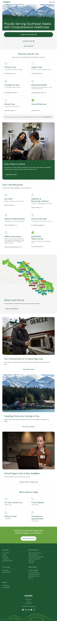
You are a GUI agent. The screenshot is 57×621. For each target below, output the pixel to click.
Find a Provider (5, 553)
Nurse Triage (5, 556)
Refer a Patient (5, 570)
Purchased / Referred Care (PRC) (36, 556)
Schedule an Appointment (34, 558)
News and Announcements (34, 574)
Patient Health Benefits (34, 555)
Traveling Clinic (5, 558)
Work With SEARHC (6, 572)
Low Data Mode (28, 603)
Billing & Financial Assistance (35, 553)
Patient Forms (32, 560)
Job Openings (5, 585)
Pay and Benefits (6, 587)
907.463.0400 (47, 117)
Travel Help (31, 562)
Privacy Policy (28, 599)
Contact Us (31, 578)
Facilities (4, 555)
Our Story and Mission (33, 570)
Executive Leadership (33, 572)
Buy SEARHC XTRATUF (7, 560)
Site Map (28, 601)
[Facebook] (23, 610)
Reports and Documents (34, 576)
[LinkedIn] (28, 610)
